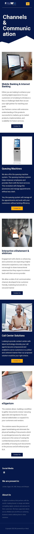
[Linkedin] (4, 472)
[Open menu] (27, 3)
